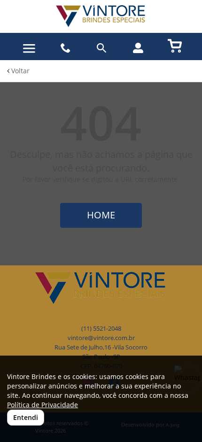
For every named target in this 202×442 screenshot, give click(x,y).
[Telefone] (65, 48)
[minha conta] (138, 48)
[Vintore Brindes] (101, 16)
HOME (101, 215)
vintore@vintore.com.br (101, 338)
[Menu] (29, 48)
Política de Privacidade (42, 404)
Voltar (19, 70)
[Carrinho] (174, 45)
